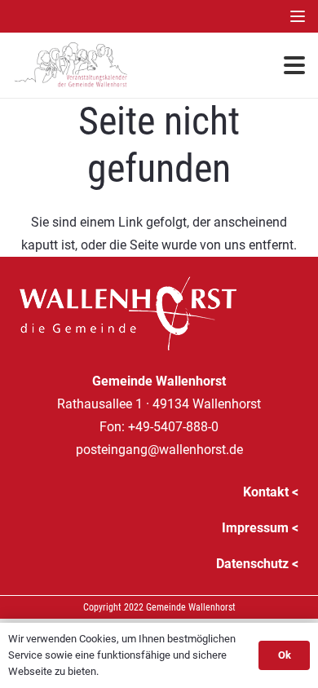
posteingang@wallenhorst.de (159, 449)
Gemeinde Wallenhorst (191, 607)
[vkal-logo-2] (71, 65)
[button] (298, 16)
